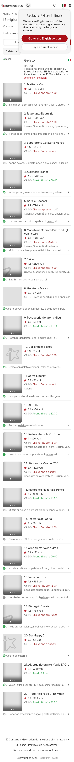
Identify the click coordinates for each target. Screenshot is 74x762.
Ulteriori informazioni (35, 77)
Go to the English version (44, 38)
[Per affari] (28, 5)
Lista (18, 42)
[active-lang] (63, 5)
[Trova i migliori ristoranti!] (12, 5)
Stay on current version (44, 47)
